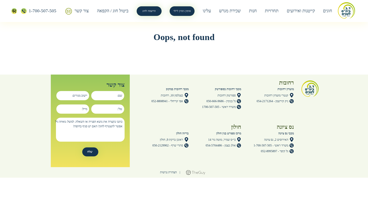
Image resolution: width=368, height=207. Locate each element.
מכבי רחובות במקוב (177, 89)
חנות (253, 10)
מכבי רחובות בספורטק (228, 89)
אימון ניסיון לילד (182, 11)
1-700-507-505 (42, 10)
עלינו (207, 10)
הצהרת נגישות (168, 172)
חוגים (327, 10)
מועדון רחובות (286, 89)
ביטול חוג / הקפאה (112, 10)
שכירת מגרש (230, 10)
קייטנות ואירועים (301, 10)
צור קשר (82, 10)
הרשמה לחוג (149, 11)
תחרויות (271, 10)
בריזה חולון (182, 133)
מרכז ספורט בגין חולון (228, 133)
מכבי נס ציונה (286, 133)
